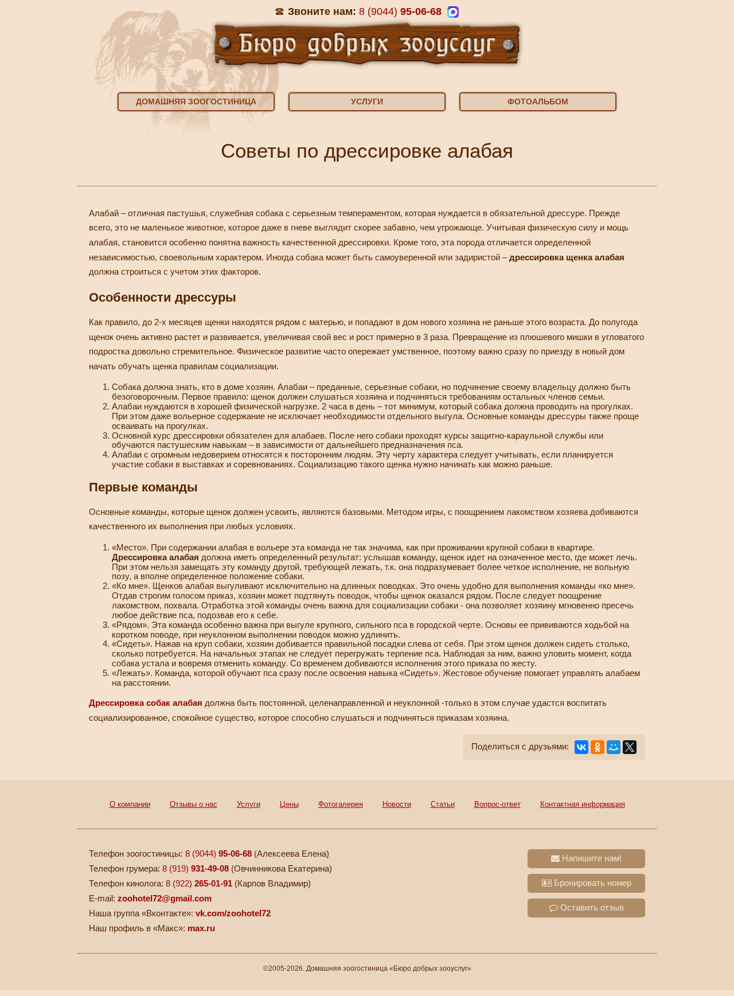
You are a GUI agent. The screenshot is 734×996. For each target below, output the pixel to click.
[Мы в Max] (453, 12)
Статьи (443, 804)
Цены (289, 804)
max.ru (201, 928)
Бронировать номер (591, 883)
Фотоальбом (537, 101)
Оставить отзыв (591, 907)
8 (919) (195, 868)
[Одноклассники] (597, 747)
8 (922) (199, 883)
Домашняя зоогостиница (196, 101)
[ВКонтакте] (581, 747)
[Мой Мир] (613, 747)
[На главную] (367, 43)
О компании (130, 804)
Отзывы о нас (193, 804)
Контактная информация (582, 804)
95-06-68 (400, 11)
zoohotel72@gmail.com (165, 898)
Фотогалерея (340, 804)
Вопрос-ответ (497, 804)
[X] (630, 747)
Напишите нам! (591, 858)
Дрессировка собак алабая (145, 703)
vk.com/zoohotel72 (233, 913)
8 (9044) (218, 853)
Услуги (367, 101)
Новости (396, 804)
